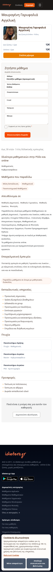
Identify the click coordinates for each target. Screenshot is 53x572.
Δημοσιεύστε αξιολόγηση (26, 414)
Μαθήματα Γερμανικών (11, 498)
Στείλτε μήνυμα (26, 55)
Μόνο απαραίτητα (15, 563)
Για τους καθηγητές (10, 527)
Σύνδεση (19, 5)
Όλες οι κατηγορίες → (11, 512)
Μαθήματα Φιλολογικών (12, 502)
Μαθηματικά (27, 184)
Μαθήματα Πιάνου (10, 509)
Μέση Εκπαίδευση (10, 184)
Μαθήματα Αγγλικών (10, 491)
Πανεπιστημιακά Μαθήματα (15, 188)
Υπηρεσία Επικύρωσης (11, 532)
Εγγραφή (29, 5)
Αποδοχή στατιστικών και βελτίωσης (37, 563)
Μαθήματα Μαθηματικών (12, 495)
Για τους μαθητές (9, 524)
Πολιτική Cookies (11, 555)
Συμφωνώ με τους (20, 126)
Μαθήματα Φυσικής (10, 505)
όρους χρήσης (26, 126)
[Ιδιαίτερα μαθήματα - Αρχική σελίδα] (7, 5)
